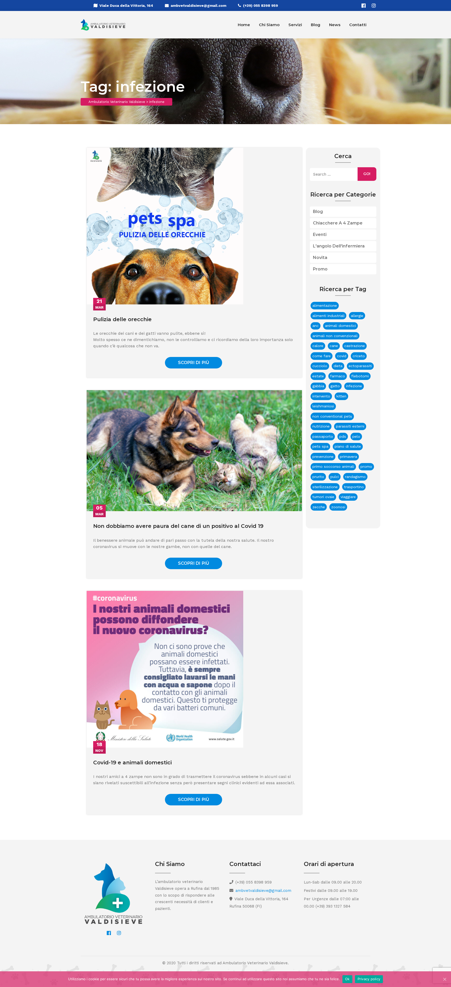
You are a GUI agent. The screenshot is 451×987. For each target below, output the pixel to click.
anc (315, 326)
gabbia (318, 386)
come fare (321, 356)
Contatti (357, 24)
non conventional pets (332, 416)
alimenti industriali (328, 316)
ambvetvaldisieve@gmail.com (198, 5)
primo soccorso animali (333, 466)
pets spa (320, 446)
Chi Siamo (269, 24)
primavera (348, 456)
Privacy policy (369, 979)
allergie (357, 316)
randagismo (355, 477)
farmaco (337, 376)
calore (317, 346)
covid (341, 356)
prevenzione (323, 456)
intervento (321, 396)
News (334, 24)
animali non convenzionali (335, 336)
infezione (354, 386)
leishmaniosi (323, 406)
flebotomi (360, 376)
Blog (315, 24)
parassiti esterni (350, 426)
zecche (318, 507)
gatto (335, 386)
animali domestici (340, 326)
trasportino (354, 487)
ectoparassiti (360, 366)
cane (334, 346)
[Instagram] (373, 5)
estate (318, 376)
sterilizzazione (325, 487)
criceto (359, 356)
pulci (334, 477)
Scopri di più (193, 362)
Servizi (295, 24)
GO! (366, 173)
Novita (320, 257)
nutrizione (321, 426)
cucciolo (319, 366)
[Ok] (444, 979)
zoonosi (338, 507)
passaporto (322, 436)
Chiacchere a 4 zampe (338, 223)
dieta (338, 366)
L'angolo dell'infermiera (339, 246)
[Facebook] (363, 5)
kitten (341, 396)
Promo (320, 269)
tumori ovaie (323, 497)
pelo (356, 436)
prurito (318, 477)
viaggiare (348, 497)
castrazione (354, 346)
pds (342, 436)
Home (244, 24)
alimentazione (324, 305)
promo (366, 466)
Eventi (320, 234)
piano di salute (348, 446)
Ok (347, 979)
